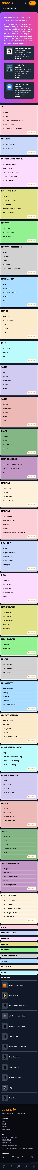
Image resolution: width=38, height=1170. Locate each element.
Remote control (8, 212)
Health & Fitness (9, 521)
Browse (12, 1167)
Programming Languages (12, 208)
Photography (7, 565)
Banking (6, 316)
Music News (7, 589)
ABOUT (4, 1124)
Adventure (7, 381)
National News (8, 621)
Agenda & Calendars (10, 164)
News (5, 324)
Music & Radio (8, 561)
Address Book (8, 689)
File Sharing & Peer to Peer (12, 465)
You (34, 1167)
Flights (5, 845)
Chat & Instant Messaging (12, 757)
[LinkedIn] (18, 1157)
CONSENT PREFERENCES (9, 1145)
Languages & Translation (12, 268)
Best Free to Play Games (12, 909)
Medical (5, 529)
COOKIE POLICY (6, 1143)
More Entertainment (10, 292)
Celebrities (7, 489)
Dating (5, 493)
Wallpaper (6, 649)
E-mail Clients (8, 180)
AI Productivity (8, 124)
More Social (7, 785)
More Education (8, 232)
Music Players (8, 593)
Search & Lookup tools (11, 469)
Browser (6, 697)
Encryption (7, 729)
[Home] (3, 8)
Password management (11, 737)
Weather (6, 625)
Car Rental (7, 837)
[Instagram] (13, 1157)
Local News (7, 613)
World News (7, 629)
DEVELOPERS (6, 1129)
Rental (5, 881)
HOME (3, 1121)
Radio (5, 597)
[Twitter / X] (8, 1157)
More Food (6, 348)
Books (5, 252)
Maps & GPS (7, 873)
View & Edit (7, 673)
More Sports (7, 813)
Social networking (9, 765)
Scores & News (8, 817)
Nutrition (6, 449)
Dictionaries (7, 260)
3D (4, 373)
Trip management (9, 885)
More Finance (8, 320)
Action (5, 377)
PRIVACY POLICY (7, 1140)
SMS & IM (6, 789)
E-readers (6, 264)
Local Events (7, 497)
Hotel (5, 853)
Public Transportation (11, 877)
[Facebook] (4, 1157)
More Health (7, 445)
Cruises (5, 841)
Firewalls (6, 733)
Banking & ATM (8, 168)
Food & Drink (7, 517)
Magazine (6, 288)
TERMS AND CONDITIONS (9, 1137)
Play (4, 1167)
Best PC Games (8, 917)
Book (4, 284)
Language (6, 228)
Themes (6, 645)
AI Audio (6, 112)
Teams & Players (9, 821)
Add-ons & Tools (9, 144)
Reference (7, 236)
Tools (5, 332)
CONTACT (5, 1127)
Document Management (12, 176)
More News (7, 617)
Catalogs (6, 256)
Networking (7, 204)
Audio (5, 549)
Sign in (32, 3)
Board (5, 389)
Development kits (9, 200)
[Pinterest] (22, 1157)
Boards (19, 1167)
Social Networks (9, 793)
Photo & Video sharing (11, 761)
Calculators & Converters (12, 172)
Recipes (5, 352)
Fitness (5, 437)
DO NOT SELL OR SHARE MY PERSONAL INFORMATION (18, 1148)
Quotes (5, 328)
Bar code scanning (10, 901)
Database (6, 196)
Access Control (8, 721)
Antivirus (6, 725)
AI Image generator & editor (13, 120)
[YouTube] (27, 1157)
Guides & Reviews (9, 849)
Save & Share (8, 669)
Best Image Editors (10, 913)
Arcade (5, 385)
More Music (7, 585)
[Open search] (26, 3)
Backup (5, 693)
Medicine (6, 441)
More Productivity (9, 705)
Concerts (6, 581)
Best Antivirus (8, 905)
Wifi (4, 473)
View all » (31, 132)
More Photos (7, 665)
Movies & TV (7, 557)
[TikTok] (32, 1157)
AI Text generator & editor (12, 128)
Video (5, 300)
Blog (4, 753)
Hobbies (6, 525)
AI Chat (5, 116)
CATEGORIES (11, 8)
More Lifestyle (8, 501)
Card (4, 421)
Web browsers (8, 148)
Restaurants (7, 357)
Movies (5, 296)
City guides (7, 869)
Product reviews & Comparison (14, 533)
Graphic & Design (9, 553)
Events (5, 809)
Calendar (6, 701)
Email (5, 781)
